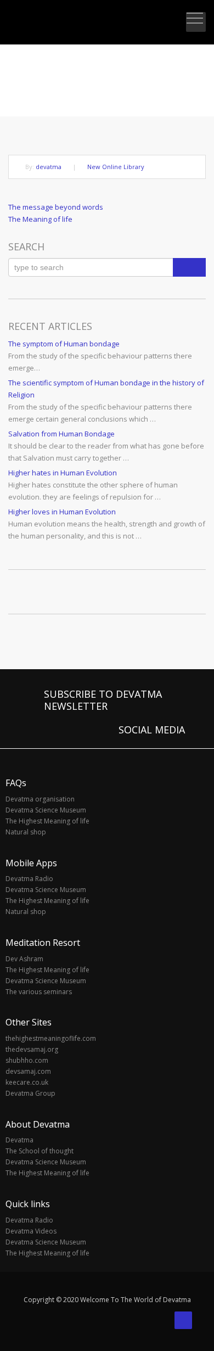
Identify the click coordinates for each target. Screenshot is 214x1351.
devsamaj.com (28, 1071)
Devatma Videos (31, 1231)
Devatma (19, 1140)
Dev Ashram (24, 958)
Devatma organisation (40, 799)
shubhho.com (26, 1060)
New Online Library (115, 166)
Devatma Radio (29, 878)
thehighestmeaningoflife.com (50, 1038)
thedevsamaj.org (31, 1049)
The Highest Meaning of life (47, 821)
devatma (48, 166)
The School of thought (39, 1151)
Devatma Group (30, 1093)
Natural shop (25, 832)
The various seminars (38, 991)
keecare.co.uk (26, 1082)
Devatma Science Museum (45, 810)
